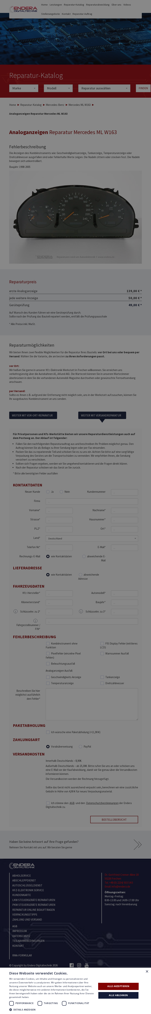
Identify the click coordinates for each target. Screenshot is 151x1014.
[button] (51, 1009)
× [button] (146, 971)
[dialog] (75, 507)
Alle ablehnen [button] (118, 995)
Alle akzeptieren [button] (118, 986)
